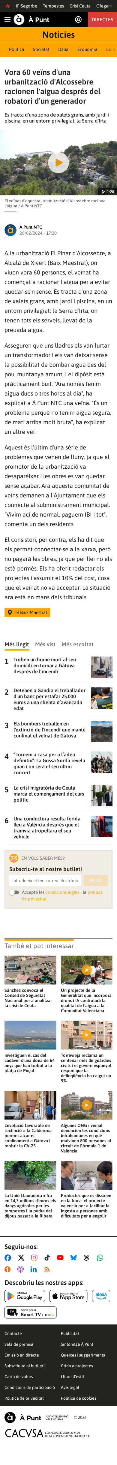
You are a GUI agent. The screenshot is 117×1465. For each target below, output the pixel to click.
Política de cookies (78, 1398)
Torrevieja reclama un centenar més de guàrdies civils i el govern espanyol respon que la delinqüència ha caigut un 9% (86, 1068)
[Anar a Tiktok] (48, 1257)
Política (16, 49)
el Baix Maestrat (31, 612)
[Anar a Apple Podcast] (21, 1269)
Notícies (58, 34)
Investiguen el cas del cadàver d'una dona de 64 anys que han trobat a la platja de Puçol (29, 1063)
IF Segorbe (26, 5)
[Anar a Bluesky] (74, 1257)
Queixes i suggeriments (83, 1355)
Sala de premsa (18, 1344)
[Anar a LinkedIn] (35, 1269)
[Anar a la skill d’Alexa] (101, 1296)
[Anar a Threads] (88, 1257)
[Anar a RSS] (48, 1269)
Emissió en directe (21, 1355)
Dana (63, 49)
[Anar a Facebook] (9, 1257)
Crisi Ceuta (80, 5)
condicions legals (62, 892)
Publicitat (70, 1333)
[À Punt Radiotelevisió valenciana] (36, 1417)
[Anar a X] (22, 1257)
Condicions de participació (29, 1387)
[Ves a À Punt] (32, 19)
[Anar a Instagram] (35, 1257)
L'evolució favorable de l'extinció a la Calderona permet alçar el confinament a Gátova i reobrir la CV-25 (28, 1135)
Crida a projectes (77, 1365)
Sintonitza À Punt (77, 1344)
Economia (87, 49)
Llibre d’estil (72, 1376)
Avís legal (70, 1387)
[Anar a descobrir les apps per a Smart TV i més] (30, 1312)
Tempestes (53, 5)
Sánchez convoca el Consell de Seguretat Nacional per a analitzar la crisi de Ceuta (28, 998)
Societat (41, 49)
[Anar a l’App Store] (69, 1296)
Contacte (13, 1333)
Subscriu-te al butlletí (24, 1365)
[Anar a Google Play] (24, 1296)
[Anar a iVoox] (8, 1269)
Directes (102, 19)
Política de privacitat (24, 1398)
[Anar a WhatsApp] (101, 1257)
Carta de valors (18, 1376)
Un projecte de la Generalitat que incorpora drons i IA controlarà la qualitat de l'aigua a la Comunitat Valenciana (86, 1000)
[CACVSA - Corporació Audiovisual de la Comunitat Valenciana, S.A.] (47, 1433)
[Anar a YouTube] (61, 1257)
